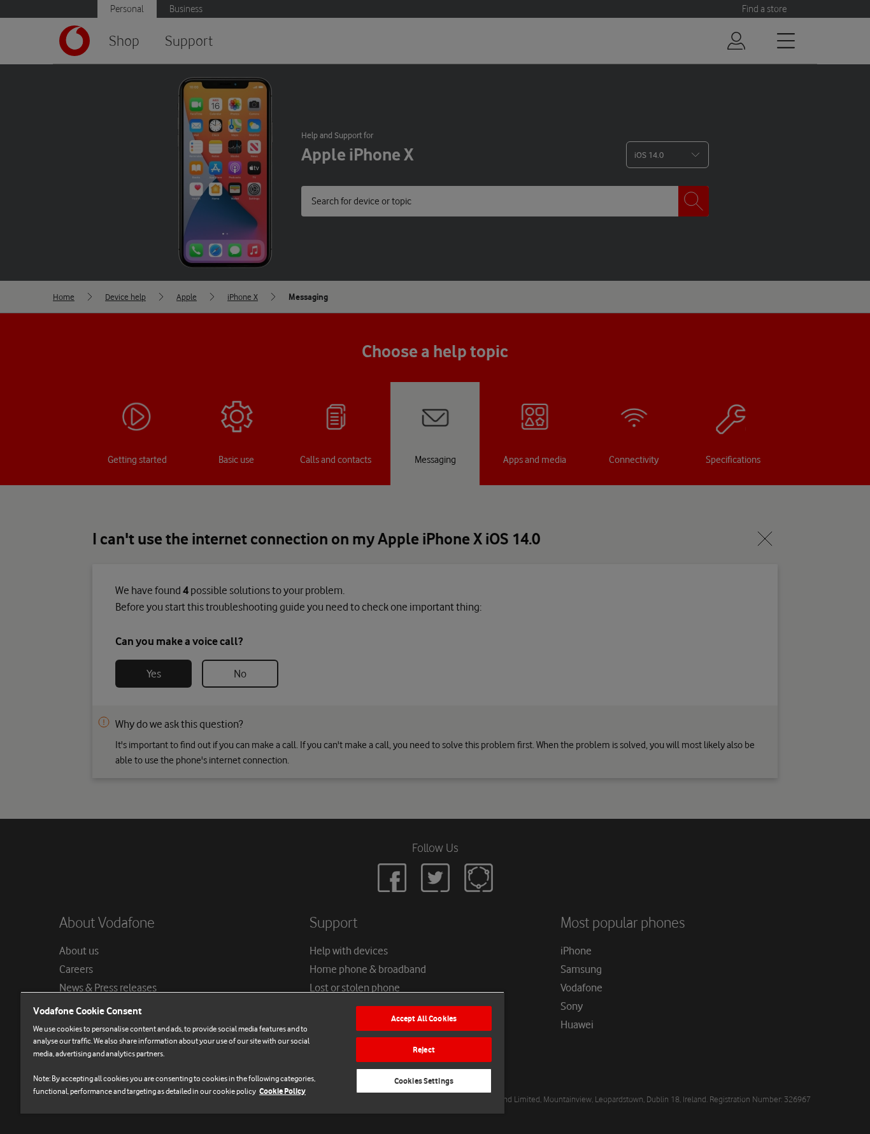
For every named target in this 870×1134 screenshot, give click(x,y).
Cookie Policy (282, 1091)
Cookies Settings (423, 1081)
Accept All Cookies (424, 1018)
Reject (424, 1049)
